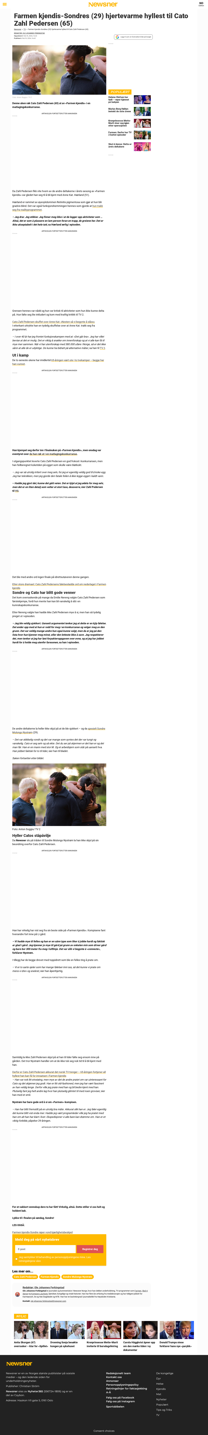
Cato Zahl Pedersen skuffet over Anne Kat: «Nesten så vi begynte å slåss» (53, 321)
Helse (159, 1383)
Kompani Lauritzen (39, 1294)
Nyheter (161, 1399)
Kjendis (161, 1389)
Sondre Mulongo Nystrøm (77, 1276)
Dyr (158, 1378)
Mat (158, 1394)
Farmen (138, 1291)
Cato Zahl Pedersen (25, 1276)
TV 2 (102, 348)
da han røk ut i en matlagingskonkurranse (53, 454)
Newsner (17, 29)
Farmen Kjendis (50, 1276)
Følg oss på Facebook (120, 1397)
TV (24, 29)
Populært (162, 1404)
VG (17, 490)
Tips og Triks (164, 1409)
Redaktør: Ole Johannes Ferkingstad (29, 33)
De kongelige (164, 1373)
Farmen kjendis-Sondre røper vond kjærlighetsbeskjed (42, 1232)
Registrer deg (90, 1249)
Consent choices (104, 1430)
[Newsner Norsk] (103, 4)
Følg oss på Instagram (120, 1401)
